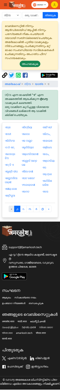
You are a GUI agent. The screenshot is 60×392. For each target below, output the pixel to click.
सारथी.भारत (7, 338)
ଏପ (44, 167)
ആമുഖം (6, 297)
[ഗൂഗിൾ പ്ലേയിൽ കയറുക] (49, 75)
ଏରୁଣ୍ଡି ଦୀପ (11, 171)
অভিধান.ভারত (7, 333)
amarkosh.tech (24, 333)
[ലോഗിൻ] (54, 4)
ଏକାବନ (26, 134)
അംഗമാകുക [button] (30, 64)
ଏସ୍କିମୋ (47, 147)
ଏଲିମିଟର (10, 140)
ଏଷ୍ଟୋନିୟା (48, 161)
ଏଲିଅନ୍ (46, 134)
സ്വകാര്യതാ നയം (25, 297)
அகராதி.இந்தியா (10, 327)
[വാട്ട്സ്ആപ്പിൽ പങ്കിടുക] (19, 75)
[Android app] (14, 276)
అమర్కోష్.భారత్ (38, 321)
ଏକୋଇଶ (47, 140)
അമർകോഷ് (12, 84)
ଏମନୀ (8, 134)
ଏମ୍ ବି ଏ (9, 165)
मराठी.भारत (22, 321)
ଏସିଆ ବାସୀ (27, 171)
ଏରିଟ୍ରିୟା (27, 127)
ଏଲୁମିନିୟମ (28, 147)
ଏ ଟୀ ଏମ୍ (9, 147)
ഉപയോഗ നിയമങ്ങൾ (13, 303)
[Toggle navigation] (5, 4)
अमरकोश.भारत (8, 321)
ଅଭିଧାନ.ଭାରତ (46, 327)
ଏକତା (45, 191)
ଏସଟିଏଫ (47, 127)
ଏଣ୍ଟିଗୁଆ (10, 195)
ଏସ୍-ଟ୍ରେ (47, 174)
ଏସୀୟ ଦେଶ (11, 189)
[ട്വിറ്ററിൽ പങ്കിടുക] (12, 75)
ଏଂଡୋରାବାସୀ (28, 185)
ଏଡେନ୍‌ (45, 154)
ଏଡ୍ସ (7, 127)
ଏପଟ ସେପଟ (28, 178)
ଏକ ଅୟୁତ (27, 140)
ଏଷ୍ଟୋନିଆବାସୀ (30, 154)
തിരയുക (50, 15)
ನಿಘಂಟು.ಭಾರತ (29, 327)
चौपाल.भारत (41, 333)
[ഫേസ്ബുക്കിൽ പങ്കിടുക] (25, 75)
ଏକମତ (25, 191)
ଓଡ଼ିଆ (27, 84)
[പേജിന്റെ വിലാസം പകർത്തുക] (5, 75)
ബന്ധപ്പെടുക (36, 303)
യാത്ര (39, 84)
